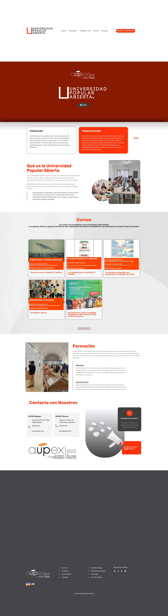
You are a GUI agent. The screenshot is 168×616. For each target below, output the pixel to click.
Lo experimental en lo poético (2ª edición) (81, 273)
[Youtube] (125, 571)
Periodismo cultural (38, 313)
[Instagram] (118, 571)
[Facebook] (114, 571)
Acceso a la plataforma (125, 30)
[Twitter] (121, 571)
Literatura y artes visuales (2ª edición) (46, 272)
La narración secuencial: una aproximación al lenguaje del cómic (119, 273)
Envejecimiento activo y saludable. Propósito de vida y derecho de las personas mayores (82, 314)
